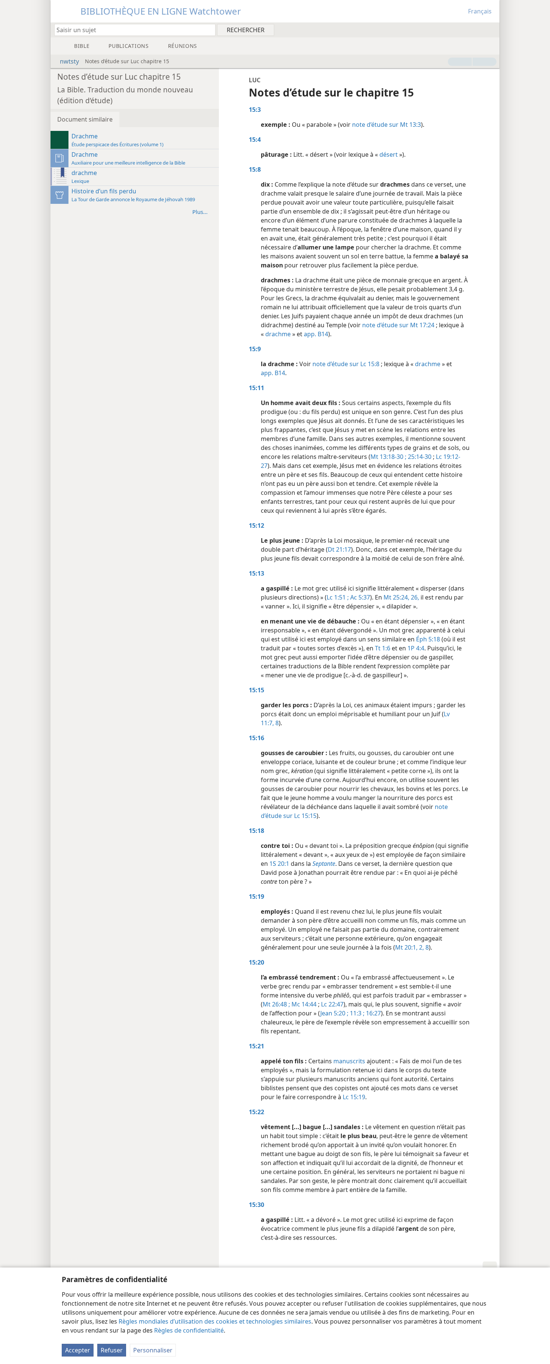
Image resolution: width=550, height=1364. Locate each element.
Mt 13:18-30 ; (388, 457)
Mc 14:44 (303, 1004)
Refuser (112, 1350)
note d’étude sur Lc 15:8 (345, 364)
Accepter (77, 1350)
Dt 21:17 (339, 549)
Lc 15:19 (354, 1097)
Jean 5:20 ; (334, 1013)
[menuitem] (491, 30)
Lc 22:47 (332, 1004)
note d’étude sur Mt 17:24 (398, 325)
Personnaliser (152, 1350)
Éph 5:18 (428, 639)
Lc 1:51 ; (338, 597)
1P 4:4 (415, 648)
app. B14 (316, 334)
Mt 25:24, (396, 597)
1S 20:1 (279, 863)
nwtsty (69, 61)
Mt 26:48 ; (276, 1004)
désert (388, 154)
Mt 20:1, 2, (409, 947)
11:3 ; (356, 1013)
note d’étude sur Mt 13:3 (386, 124)
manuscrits (349, 1061)
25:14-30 (418, 457)
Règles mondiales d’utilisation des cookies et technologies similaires (215, 1321)
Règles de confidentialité (189, 1330)
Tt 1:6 (382, 648)
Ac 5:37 (359, 597)
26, (414, 597)
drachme (278, 334)
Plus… (200, 211)
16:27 (372, 1013)
